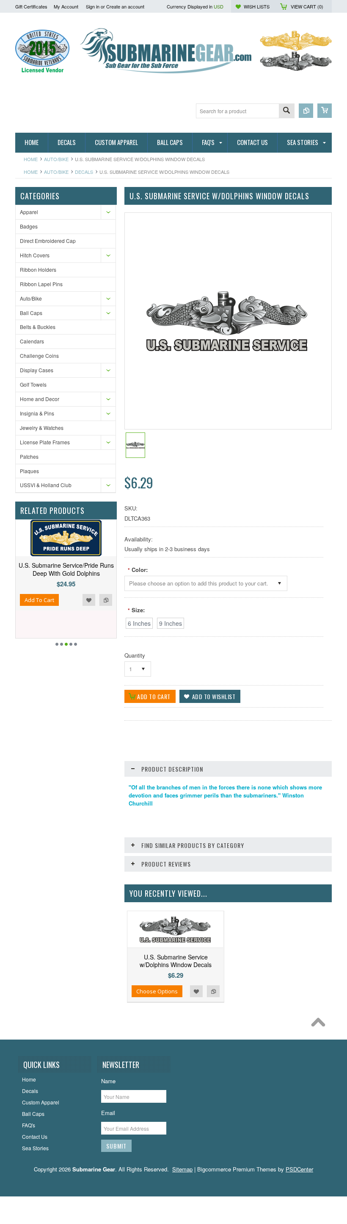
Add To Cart (39, 600)
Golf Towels (33, 384)
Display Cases (36, 370)
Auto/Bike (56, 159)
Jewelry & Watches (41, 427)
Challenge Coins (39, 355)
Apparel (29, 211)
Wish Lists (257, 6)
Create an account (125, 6)
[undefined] (226, 349)
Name (108, 1081)
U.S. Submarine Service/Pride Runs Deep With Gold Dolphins (66, 569)
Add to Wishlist (89, 600)
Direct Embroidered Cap (48, 240)
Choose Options (157, 991)
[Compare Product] (306, 110)
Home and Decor (39, 398)
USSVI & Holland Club (46, 484)
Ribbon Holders (38, 269)
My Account (66, 6)
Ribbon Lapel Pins (41, 283)
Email (108, 1113)
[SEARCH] (286, 111)
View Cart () (307, 6)
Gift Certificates (31, 6)
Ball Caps (31, 312)
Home (31, 159)
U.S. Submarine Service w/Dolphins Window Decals (176, 961)
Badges (29, 226)
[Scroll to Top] (320, 1024)
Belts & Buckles (37, 326)
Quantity (134, 655)
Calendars (32, 341)
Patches (29, 456)
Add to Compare (105, 600)
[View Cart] (324, 110)
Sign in (92, 6)
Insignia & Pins (37, 413)
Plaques (29, 470)
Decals (84, 171)
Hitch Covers (35, 255)
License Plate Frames (45, 442)
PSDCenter (299, 1169)
